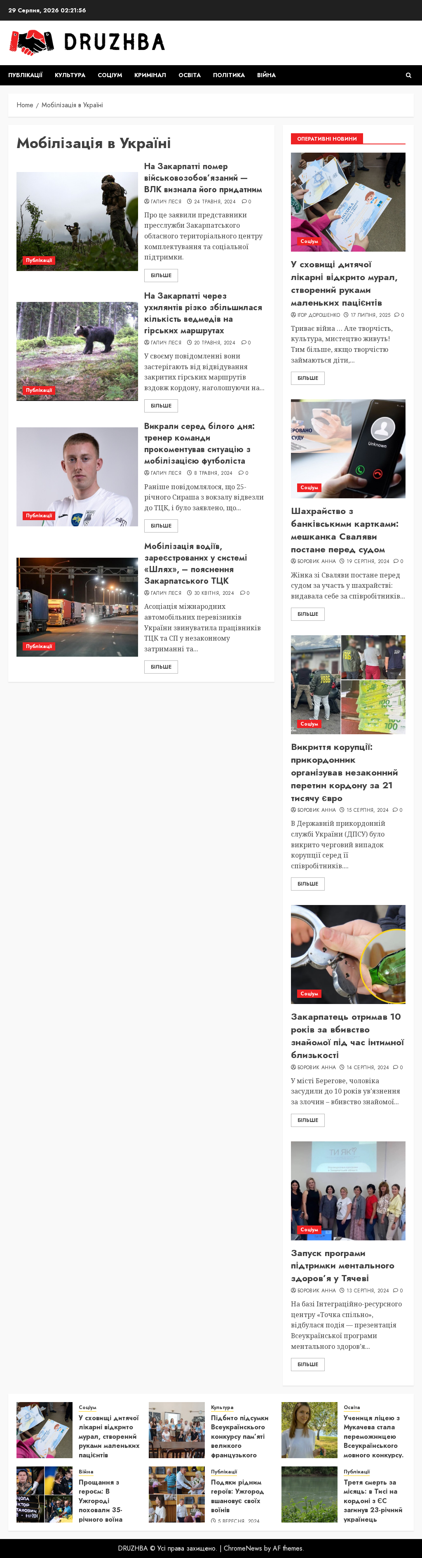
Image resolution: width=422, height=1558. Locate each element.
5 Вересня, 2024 (239, 1521)
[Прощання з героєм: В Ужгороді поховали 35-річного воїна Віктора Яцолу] (44, 1494)
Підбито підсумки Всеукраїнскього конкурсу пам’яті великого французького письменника (240, 1441)
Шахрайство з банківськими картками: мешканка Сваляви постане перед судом (345, 529)
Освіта (189, 75)
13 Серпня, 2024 (368, 1291)
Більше (161, 275)
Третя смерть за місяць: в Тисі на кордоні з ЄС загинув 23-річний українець (373, 1501)
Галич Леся (166, 202)
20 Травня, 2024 (214, 343)
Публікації (25, 75)
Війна (266, 75)
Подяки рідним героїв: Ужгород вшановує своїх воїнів (237, 1496)
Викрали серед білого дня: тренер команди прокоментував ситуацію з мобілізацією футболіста (199, 443)
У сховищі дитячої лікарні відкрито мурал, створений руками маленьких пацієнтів (344, 283)
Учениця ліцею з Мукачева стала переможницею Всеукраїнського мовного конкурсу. (374, 1436)
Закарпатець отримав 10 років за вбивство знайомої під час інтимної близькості (347, 1035)
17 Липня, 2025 (371, 315)
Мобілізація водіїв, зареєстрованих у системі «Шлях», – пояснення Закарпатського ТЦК (195, 563)
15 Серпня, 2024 (368, 810)
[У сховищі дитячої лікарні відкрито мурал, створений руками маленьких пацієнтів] (348, 202)
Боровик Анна (317, 562)
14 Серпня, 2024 (368, 1068)
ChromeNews (243, 1548)
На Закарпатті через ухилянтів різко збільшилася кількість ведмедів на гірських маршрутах (203, 313)
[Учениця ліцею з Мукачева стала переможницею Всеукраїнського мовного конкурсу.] (309, 1430)
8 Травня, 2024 (213, 473)
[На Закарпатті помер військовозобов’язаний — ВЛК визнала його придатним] (77, 221)
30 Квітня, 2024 (214, 593)
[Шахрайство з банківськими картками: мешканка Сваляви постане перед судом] (348, 448)
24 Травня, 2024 (215, 202)
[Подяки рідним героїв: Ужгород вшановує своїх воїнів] (177, 1494)
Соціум (110, 75)
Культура (70, 75)
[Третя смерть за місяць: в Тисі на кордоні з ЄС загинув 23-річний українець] (309, 1494)
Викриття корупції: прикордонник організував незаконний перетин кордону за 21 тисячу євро (344, 772)
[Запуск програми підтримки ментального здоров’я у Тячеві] (348, 1190)
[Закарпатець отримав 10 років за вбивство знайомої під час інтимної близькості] (348, 954)
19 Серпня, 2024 (368, 562)
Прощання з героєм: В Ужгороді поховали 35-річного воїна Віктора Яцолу (102, 1505)
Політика (229, 75)
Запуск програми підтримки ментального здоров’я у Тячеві (342, 1265)
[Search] (408, 75)
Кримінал (150, 75)
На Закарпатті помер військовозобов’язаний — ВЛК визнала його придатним (203, 178)
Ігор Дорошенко (319, 315)
